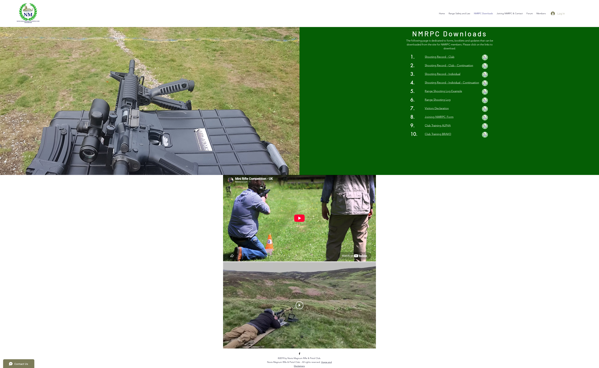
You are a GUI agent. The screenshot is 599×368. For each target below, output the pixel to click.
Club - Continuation (460, 65)
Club (451, 57)
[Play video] (299, 305)
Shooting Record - (436, 57)
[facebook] (299, 353)
